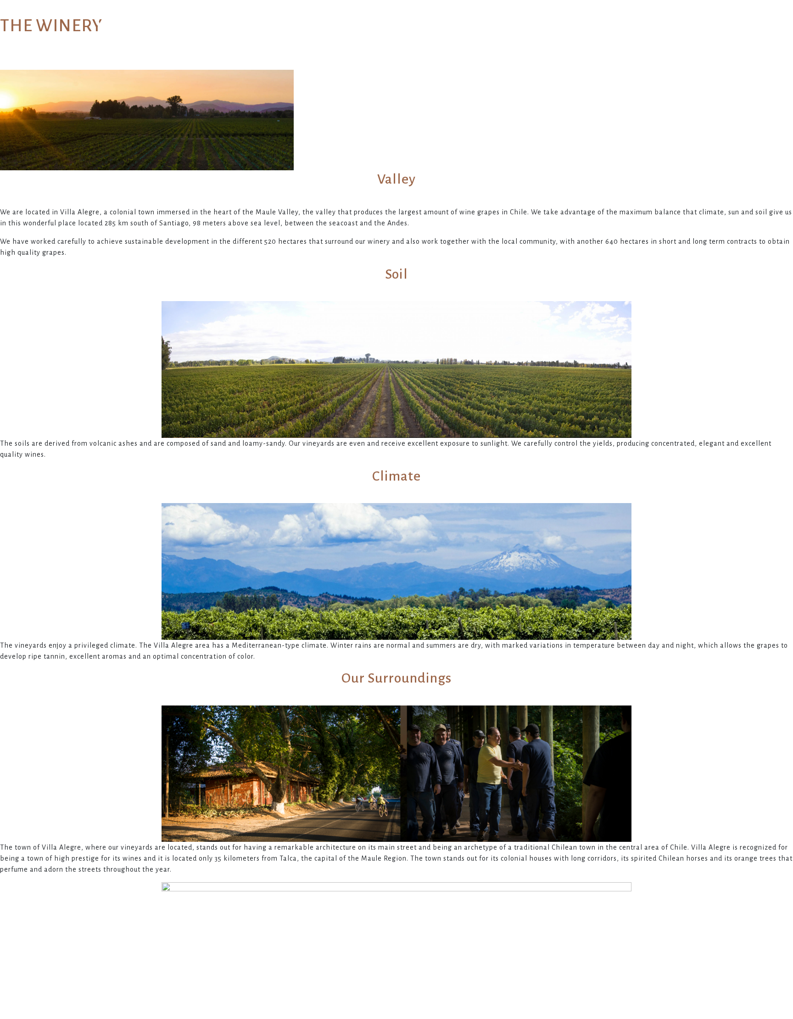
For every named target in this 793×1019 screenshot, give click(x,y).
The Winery (334, 27)
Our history (241, 27)
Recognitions (540, 27)
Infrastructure (434, 27)
